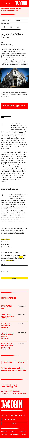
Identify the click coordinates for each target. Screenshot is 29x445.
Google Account (5, 244)
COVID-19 (13, 128)
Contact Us (22, 431)
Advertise (4, 434)
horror (17, 134)
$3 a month (20, 234)
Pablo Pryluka (22, 306)
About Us (13, 431)
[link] (9, 3)
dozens (6, 219)
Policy (7, 23)
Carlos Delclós (22, 332)
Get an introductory (8, 9)
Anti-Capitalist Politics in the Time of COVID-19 (7, 316)
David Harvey (21, 314)
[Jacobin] (21, 3)
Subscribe (8, 362)
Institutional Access (6, 247)
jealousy (21, 132)
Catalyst (4, 431)
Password (4, 271)
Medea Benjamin (22, 343)
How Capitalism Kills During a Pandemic (6, 325)
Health (3, 23)
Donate (21, 362)
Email (3, 264)
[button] (3, 3)
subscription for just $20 (9, 10)
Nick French (21, 323)
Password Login (5, 239)
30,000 (12, 207)
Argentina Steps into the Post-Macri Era (7, 307)
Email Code (4, 241)
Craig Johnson (7, 44)
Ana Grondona (22, 305)
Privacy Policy (14, 434)
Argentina (17, 20)
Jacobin (17, 9)
